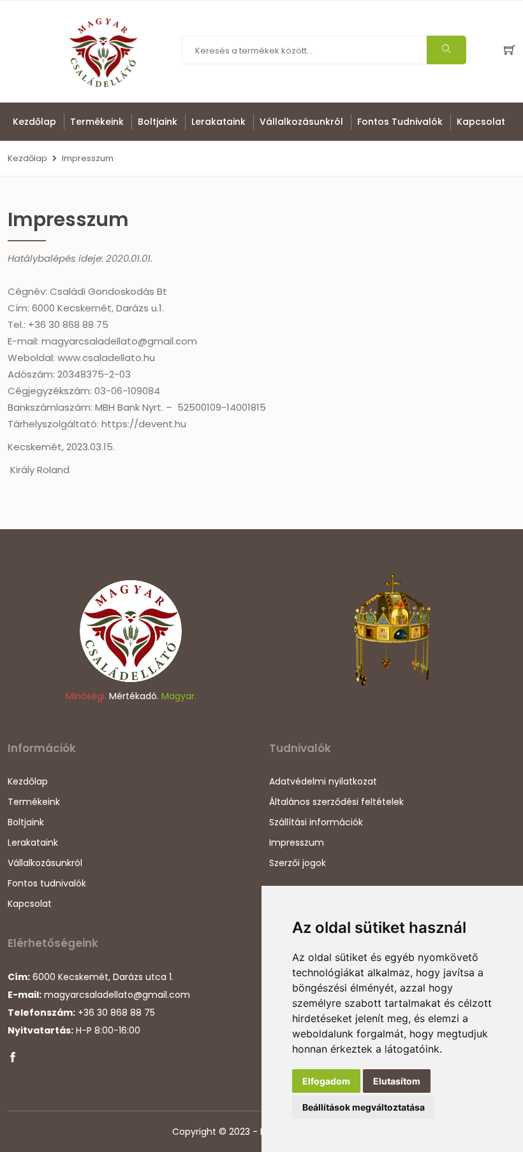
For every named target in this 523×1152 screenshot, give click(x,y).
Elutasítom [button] (396, 1081)
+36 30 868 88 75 (68, 324)
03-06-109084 (127, 390)
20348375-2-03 (94, 374)
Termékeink (97, 121)
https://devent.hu (143, 423)
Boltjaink (157, 121)
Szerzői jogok (297, 863)
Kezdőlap (34, 121)
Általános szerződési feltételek (336, 801)
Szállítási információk (316, 822)
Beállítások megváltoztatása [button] (363, 1107)
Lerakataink (218, 121)
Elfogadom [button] (326, 1081)
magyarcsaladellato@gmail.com (119, 341)
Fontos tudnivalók (400, 121)
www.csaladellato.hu (106, 357)
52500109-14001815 (221, 407)
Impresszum (88, 158)
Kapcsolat (481, 121)
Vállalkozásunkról (301, 121)
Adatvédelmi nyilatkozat (323, 781)
